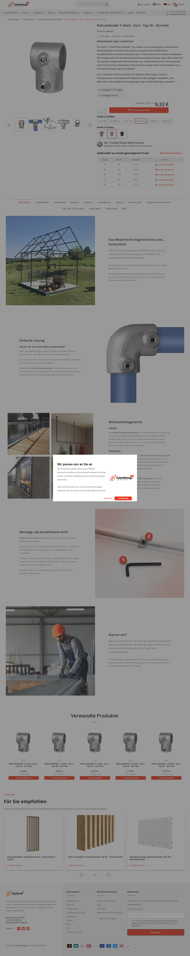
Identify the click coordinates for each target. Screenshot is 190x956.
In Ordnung (123, 498)
